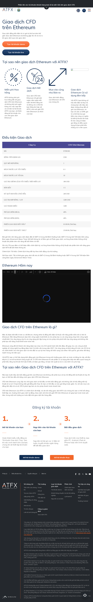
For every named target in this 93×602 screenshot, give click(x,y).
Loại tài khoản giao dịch (56, 485)
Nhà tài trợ (27, 505)
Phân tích (68, 484)
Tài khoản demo (56, 490)
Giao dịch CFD (42, 514)
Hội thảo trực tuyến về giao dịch (84, 491)
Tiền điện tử (41, 497)
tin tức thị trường (70, 493)
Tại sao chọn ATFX (30, 493)
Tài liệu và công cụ (84, 485)
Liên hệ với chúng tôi (30, 512)
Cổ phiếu (40, 501)
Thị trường (42, 484)
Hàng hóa (41, 494)
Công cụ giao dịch (43, 510)
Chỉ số (40, 491)
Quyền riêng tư (32, 473)
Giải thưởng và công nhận (30, 501)
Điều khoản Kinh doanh (18, 473)
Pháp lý (4, 473)
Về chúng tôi (28, 484)
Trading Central (83, 501)
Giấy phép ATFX (29, 496)
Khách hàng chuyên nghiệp (57, 494)
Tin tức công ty (28, 509)
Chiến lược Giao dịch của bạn (70, 489)
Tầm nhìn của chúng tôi (30, 489)
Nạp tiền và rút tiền (57, 499)
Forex (40, 487)
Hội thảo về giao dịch (83, 496)
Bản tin (44, 473)
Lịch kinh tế (68, 496)
